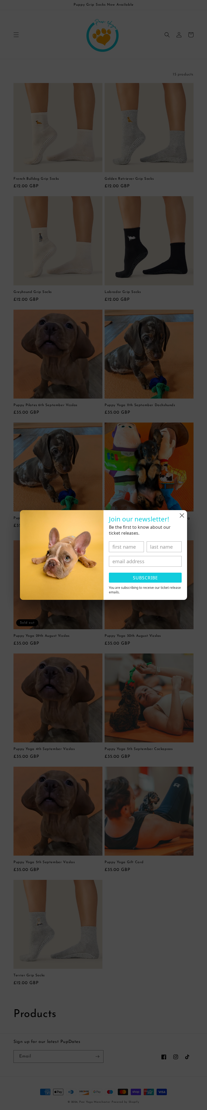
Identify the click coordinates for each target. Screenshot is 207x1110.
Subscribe (145, 578)
